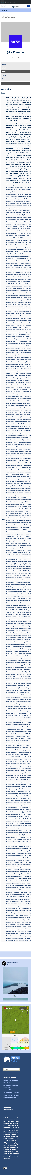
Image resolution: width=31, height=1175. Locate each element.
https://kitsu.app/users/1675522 (15, 862)
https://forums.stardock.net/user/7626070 (17, 430)
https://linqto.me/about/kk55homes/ (16, 327)
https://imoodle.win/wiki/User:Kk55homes (17, 639)
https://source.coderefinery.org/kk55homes (18, 463)
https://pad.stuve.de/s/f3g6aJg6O (15, 766)
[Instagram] (26, 992)
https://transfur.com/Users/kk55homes (16, 424)
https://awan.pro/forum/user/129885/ (16, 559)
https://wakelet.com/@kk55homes (15, 545)
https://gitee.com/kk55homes (14, 410)
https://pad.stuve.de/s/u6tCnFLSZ (15, 265)
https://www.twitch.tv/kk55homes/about (17, 277)
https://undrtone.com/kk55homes (15, 334)
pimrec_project (15, 969)
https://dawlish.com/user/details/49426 (17, 371)
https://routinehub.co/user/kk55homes (16, 573)
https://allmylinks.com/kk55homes (15, 272)
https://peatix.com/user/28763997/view (16, 722)
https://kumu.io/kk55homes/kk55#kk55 (16, 780)
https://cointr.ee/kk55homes (22, 543)
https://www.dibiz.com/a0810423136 (16, 490)
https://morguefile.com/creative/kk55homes (18, 676)
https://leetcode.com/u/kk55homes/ (16, 286)
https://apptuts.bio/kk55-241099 (15, 568)
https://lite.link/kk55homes (13, 476)
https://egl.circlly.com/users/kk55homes (17, 667)
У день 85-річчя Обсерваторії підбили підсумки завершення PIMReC (11, 1097)
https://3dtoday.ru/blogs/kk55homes (16, 584)
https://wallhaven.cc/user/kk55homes (16, 417)
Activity (4, 68)
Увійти (2, 2)
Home (4, 64)
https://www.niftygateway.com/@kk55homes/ (18, 525)
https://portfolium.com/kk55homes (15, 486)
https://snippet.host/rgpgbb (14, 600)
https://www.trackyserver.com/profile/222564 (18, 848)
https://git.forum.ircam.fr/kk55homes (16, 759)
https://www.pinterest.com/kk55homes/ (17, 185)
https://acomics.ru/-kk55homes (14, 247)
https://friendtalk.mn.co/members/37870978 (18, 734)
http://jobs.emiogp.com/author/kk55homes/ (18, 224)
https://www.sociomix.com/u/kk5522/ (16, 630)
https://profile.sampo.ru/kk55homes (16, 375)
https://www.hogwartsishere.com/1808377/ (17, 511)
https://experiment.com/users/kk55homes (17, 222)
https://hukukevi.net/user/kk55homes (16, 336)
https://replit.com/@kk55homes (15, 302)
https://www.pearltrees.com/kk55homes (19, 385)
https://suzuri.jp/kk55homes (14, 736)
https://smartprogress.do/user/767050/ (16, 571)
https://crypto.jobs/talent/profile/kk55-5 (17, 564)
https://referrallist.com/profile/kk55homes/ (18, 669)
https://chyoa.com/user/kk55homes (16, 763)
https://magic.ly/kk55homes (14, 412)
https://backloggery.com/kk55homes (16, 860)
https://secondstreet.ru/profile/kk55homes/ (18, 215)
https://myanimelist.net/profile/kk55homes (18, 270)
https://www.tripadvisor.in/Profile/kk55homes (18, 720)
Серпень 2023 (7, 1090)
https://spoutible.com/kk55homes (15, 688)
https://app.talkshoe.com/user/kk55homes (17, 798)
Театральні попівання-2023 (11, 1092)
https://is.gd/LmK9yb (12, 724)
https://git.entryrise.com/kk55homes (16, 649)
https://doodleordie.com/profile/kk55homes (18, 580)
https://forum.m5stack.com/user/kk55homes (18, 805)
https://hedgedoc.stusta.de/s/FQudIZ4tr (17, 502)
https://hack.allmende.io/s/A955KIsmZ (19, 587)
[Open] (15, 980)
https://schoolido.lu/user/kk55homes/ (16, 398)
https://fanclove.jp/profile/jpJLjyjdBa (16, 405)
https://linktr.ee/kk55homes (13, 274)
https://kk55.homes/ (17, 178)
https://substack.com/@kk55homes (16, 706)
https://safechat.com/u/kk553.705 (15, 557)
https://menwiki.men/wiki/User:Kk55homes (18, 890)
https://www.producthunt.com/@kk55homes (18, 281)
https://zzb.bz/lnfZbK (12, 389)
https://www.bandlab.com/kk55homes (16, 816)
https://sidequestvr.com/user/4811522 (16, 692)
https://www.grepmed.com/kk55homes (16, 626)
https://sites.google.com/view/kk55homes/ (18, 201)
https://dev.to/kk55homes (20, 366)
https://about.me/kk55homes (14, 226)
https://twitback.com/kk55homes (15, 488)
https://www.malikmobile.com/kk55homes (17, 644)
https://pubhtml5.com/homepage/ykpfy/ (17, 288)
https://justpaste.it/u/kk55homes (15, 745)
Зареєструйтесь (10, 2)
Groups (4, 79)
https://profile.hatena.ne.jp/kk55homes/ (17, 251)
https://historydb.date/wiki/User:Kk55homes (18, 552)
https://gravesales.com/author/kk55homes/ (18, 483)
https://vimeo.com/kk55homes (14, 187)
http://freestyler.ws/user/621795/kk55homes (18, 403)
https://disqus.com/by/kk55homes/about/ (17, 267)
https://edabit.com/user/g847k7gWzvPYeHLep (18, 892)
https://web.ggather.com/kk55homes (16, 548)
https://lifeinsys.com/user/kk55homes (16, 467)
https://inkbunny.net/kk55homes (15, 316)
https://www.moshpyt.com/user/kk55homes (18, 449)
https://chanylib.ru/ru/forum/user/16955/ (17, 453)
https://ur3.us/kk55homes (13, 369)
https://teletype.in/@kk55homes (15, 520)
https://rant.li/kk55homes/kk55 (14, 922)
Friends (4, 75)
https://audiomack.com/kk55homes (16, 575)
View (3, 84)
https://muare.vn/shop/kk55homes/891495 (17, 352)
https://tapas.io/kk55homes (13, 750)
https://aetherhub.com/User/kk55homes (17, 359)
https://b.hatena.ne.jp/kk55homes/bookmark (18, 309)
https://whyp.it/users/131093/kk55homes (17, 913)
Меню (3, 10)
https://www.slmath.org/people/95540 (16, 685)
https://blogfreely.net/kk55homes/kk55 (16, 784)
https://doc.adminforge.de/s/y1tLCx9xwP (17, 915)
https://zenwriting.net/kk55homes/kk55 (17, 777)
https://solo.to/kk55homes (13, 740)
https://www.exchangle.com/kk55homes (17, 607)
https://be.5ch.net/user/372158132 (15, 610)
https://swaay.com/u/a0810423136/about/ (17, 460)
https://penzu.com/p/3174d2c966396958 (17, 761)
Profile (4, 71)
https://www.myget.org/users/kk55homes (17, 596)
